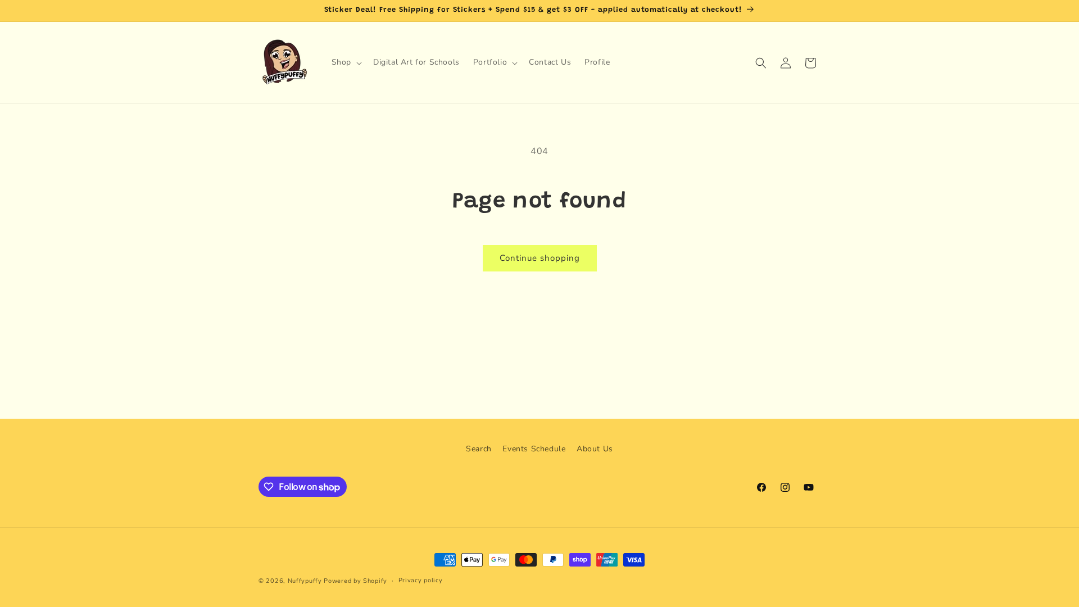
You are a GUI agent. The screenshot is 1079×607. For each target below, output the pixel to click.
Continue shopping (540, 258)
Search (479, 448)
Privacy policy (420, 580)
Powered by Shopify (355, 581)
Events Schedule (533, 448)
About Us (595, 448)
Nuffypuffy (305, 581)
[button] (345, 62)
